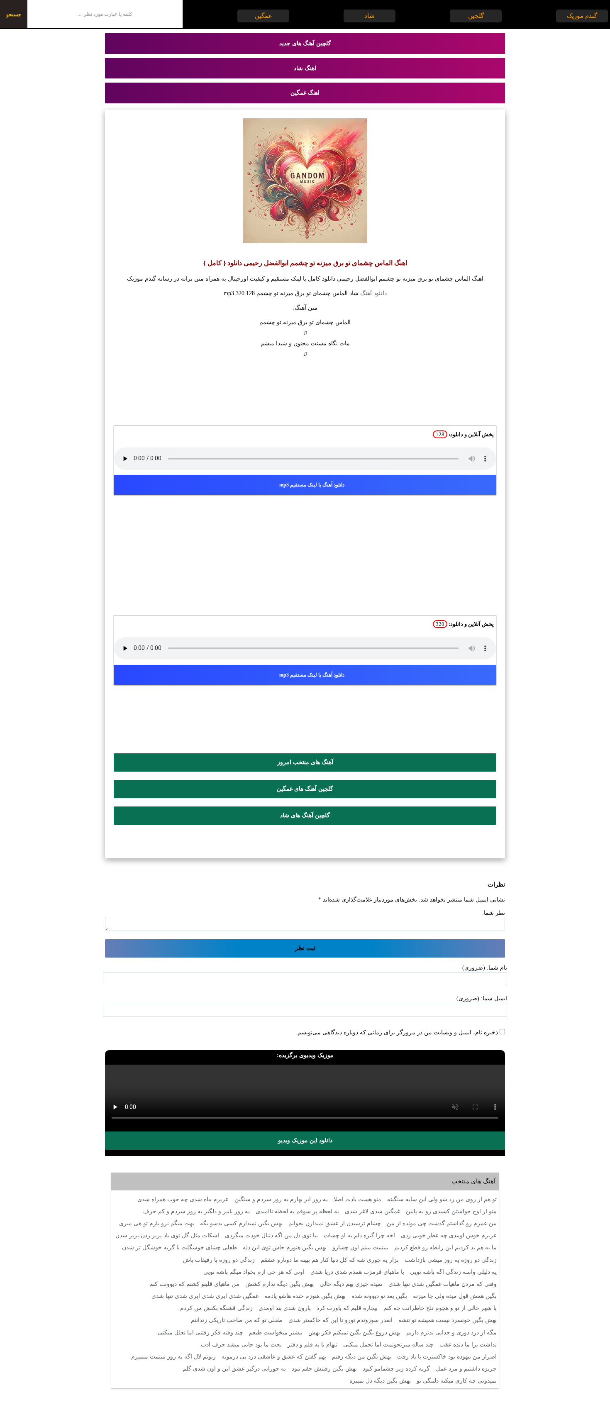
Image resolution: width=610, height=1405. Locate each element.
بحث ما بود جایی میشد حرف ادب (241, 1344)
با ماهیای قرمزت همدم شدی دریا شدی (357, 1272)
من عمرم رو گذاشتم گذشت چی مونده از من (442, 1223)
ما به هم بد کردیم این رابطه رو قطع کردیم (445, 1247)
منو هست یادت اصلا (357, 1199)
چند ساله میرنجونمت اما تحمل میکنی (388, 1344)
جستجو (13, 14)
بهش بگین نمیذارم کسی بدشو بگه (241, 1223)
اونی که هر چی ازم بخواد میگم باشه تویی (254, 1272)
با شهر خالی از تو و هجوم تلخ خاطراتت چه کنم (440, 1308)
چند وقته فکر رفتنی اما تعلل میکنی (200, 1332)
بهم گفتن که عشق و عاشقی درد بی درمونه (274, 1357)
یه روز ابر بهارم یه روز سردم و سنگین (281, 1199)
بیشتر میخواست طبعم (276, 1332)
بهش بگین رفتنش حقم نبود (324, 1369)
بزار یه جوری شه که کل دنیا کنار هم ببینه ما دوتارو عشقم (330, 1260)
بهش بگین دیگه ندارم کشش (279, 1284)
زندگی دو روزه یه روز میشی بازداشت (451, 1260)
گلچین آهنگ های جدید (305, 43)
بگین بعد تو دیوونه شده (379, 1296)
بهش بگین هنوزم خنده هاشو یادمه (305, 1296)
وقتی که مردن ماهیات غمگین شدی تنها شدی (442, 1284)
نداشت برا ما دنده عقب (468, 1344)
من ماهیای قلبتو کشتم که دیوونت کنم (194, 1284)
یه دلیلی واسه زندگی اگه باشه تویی (453, 1272)
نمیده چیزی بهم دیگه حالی (351, 1284)
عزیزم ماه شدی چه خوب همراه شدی (183, 1199)
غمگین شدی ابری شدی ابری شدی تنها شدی (205, 1296)
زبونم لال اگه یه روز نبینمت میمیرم (173, 1357)
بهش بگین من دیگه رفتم (361, 1357)
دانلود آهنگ (373, 293)
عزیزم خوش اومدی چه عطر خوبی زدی (449, 1235)
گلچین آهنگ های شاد (305, 815)
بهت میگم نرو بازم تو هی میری (156, 1223)
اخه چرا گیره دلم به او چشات (359, 1235)
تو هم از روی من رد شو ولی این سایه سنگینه (442, 1199)
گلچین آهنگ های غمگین (305, 789)
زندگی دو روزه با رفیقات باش (219, 1260)
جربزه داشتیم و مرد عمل (466, 1369)
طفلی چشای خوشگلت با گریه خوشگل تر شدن (179, 1247)
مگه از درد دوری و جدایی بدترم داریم (451, 1332)
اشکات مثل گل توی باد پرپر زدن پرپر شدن (167, 1235)
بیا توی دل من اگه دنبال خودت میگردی (271, 1235)
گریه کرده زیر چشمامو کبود (396, 1369)
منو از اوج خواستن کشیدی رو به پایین (451, 1211)
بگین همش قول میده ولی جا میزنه (455, 1296)
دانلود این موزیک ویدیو (305, 1140)
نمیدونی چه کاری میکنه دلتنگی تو (457, 1381)
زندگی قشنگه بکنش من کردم (216, 1308)
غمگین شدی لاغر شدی (372, 1211)
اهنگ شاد (305, 68)
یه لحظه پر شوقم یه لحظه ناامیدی (297, 1211)
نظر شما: (493, 913)
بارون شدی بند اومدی (285, 1308)
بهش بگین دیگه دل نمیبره (380, 1381)
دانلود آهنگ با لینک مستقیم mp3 (311, 485)
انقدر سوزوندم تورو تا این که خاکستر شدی (340, 1320)
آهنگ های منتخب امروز (305, 762)
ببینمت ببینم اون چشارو (360, 1247)
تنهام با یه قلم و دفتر (312, 1344)
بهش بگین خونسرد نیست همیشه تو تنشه (447, 1320)
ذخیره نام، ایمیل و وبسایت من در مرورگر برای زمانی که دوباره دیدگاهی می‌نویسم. (397, 1032)
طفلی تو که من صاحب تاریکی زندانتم (237, 1320)
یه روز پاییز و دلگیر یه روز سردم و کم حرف (196, 1211)
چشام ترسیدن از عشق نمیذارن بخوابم (334, 1223)
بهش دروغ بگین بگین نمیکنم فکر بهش (354, 1332)
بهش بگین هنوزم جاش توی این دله (285, 1247)
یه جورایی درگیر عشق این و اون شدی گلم (234, 1369)
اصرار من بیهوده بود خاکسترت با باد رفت (447, 1357)
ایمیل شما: (494, 998)
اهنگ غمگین (305, 93)
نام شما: (497, 968)
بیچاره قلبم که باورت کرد (347, 1308)
